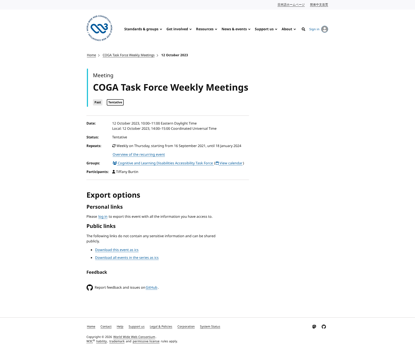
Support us (264, 29)
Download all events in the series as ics (127, 257)
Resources (205, 29)
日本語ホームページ (291, 4)
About (287, 29)
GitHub (151, 287)
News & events (234, 29)
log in (102, 216)
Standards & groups (141, 29)
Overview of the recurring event (139, 154)
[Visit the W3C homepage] (99, 29)
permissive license (146, 341)
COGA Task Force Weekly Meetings (129, 55)
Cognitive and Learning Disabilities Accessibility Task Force (165, 163)
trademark (116, 341)
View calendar (231, 163)
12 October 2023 (174, 55)
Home (91, 55)
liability (101, 341)
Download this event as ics (117, 250)
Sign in (314, 29)
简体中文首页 (319, 4)
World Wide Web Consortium (134, 337)
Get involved (177, 29)
